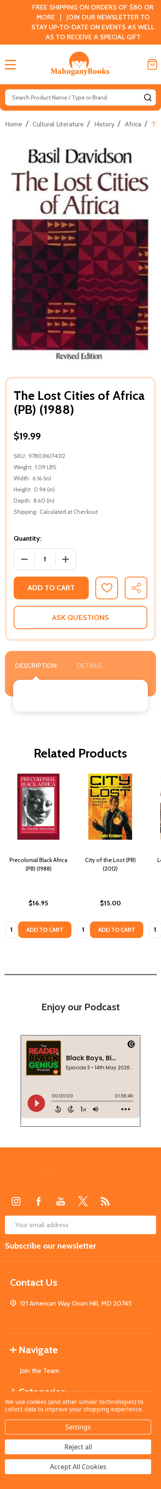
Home (13, 124)
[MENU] (10, 64)
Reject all (78, 1446)
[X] (83, 1201)
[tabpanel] (38, 858)
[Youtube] (61, 1201)
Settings (78, 1427)
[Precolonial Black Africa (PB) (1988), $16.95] (38, 807)
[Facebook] (38, 1201)
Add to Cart (51, 587)
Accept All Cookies (78, 1466)
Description (36, 666)
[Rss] (105, 1201)
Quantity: (28, 538)
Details (89, 666)
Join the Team (39, 1371)
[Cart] (152, 64)
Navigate (38, 1350)
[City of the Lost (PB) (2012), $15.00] (110, 807)
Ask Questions (80, 617)
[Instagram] (16, 1201)
